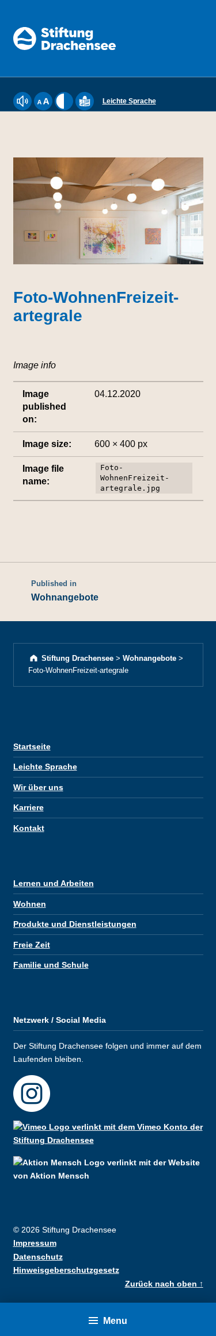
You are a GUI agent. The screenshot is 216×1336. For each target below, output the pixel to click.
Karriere (28, 807)
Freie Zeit (31, 944)
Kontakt (28, 828)
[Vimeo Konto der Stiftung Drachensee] (108, 1128)
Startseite (32, 746)
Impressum (34, 1243)
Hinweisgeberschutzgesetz (66, 1270)
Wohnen (29, 903)
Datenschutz (38, 1256)
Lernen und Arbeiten (53, 883)
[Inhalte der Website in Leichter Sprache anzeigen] (84, 107)
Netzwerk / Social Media (59, 1020)
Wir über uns (38, 787)
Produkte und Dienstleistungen (75, 924)
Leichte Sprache (129, 101)
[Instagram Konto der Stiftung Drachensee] (36, 1088)
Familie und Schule (51, 964)
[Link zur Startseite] (64, 38)
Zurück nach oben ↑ (164, 1283)
